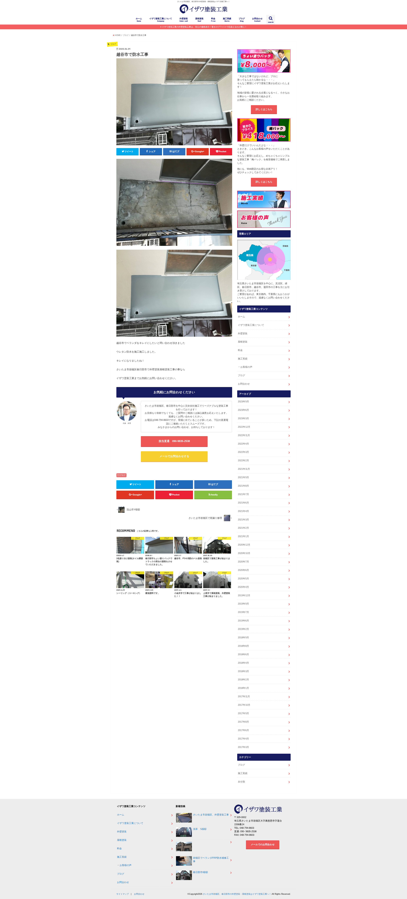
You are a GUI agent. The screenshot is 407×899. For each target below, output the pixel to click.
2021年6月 (243, 502)
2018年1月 (243, 688)
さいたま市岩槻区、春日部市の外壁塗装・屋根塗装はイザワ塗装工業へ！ (237, 894)
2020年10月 (244, 553)
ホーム (139, 19)
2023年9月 (243, 401)
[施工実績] (264, 199)
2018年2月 (243, 679)
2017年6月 (243, 730)
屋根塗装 (199, 19)
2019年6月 (243, 620)
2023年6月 (243, 410)
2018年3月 (243, 671)
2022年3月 (243, 452)
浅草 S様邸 (200, 829)
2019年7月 (243, 612)
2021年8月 (243, 486)
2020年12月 (244, 545)
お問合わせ (257, 19)
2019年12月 (244, 595)
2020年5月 (243, 578)
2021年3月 (243, 519)
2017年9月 (243, 713)
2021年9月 (243, 477)
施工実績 (227, 19)
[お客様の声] (264, 219)
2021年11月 (244, 469)
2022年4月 (243, 443)
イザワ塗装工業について (160, 19)
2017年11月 (244, 696)
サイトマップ (122, 894)
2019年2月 (243, 629)
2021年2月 (243, 528)
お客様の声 (246, 367)
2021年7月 (243, 494)
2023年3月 (243, 418)
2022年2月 (243, 460)
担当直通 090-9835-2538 (174, 441)
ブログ (242, 19)
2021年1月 (243, 536)
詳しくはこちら (264, 109)
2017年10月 (244, 705)
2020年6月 (243, 570)
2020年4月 (243, 587)
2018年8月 (243, 646)
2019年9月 (243, 603)
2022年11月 (244, 435)
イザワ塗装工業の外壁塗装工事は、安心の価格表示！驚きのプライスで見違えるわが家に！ (204, 27)
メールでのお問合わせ (263, 844)
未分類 (241, 781)
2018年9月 (243, 637)
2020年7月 (243, 561)
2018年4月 (243, 663)
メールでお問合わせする (174, 456)
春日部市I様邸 (200, 872)
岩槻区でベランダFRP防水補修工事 (211, 860)
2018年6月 (243, 654)
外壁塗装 (183, 19)
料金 (213, 19)
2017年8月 (243, 722)
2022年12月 (244, 427)
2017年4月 (243, 738)
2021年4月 (243, 511)
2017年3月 (243, 747)
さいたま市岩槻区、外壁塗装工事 (211, 814)
